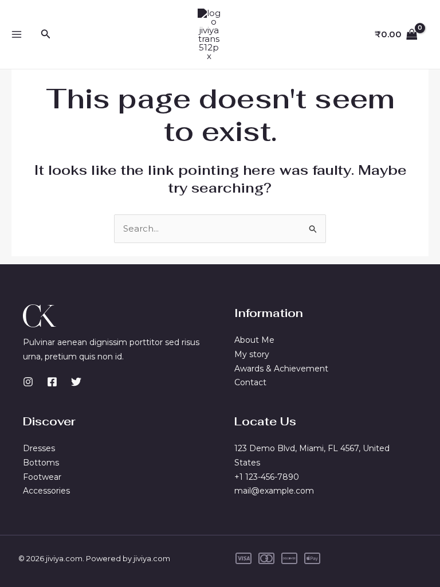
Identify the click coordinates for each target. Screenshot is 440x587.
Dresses (39, 448)
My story (251, 354)
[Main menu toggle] (17, 34)
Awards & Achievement (281, 368)
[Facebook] (52, 382)
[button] (46, 34)
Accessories (46, 491)
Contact (250, 382)
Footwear (42, 477)
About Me (254, 340)
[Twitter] (76, 382)
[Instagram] (28, 382)
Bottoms (41, 462)
